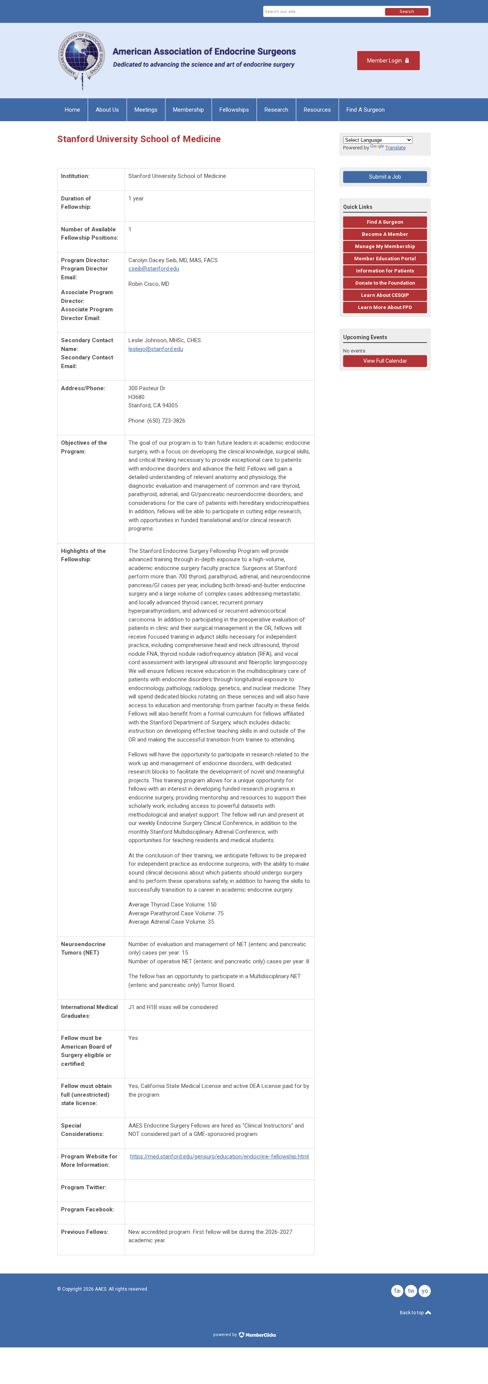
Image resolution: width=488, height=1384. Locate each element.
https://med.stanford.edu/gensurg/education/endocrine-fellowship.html (219, 1156)
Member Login (384, 61)
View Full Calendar (385, 361)
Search (407, 11)
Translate (395, 148)
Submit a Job (385, 177)
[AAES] (178, 60)
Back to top (412, 1312)
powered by (225, 1334)
